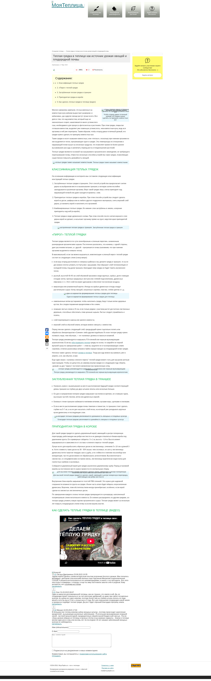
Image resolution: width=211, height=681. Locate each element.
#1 (55, 574)
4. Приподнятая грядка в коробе (70, 97)
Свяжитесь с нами (107, 665)
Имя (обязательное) (60, 627)
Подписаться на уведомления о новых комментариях (76, 651)
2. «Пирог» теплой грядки (67, 88)
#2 (55, 610)
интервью (56, 578)
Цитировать (57, 586)
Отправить (56, 656)
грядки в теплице (85, 353)
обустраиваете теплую (81, 343)
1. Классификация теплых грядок (70, 83)
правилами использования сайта (93, 654)
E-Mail (54, 631)
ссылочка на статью (73, 584)
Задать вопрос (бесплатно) (148, 75)
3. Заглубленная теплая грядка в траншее (74, 92)
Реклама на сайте (108, 668)
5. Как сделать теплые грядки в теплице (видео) (76, 102)
